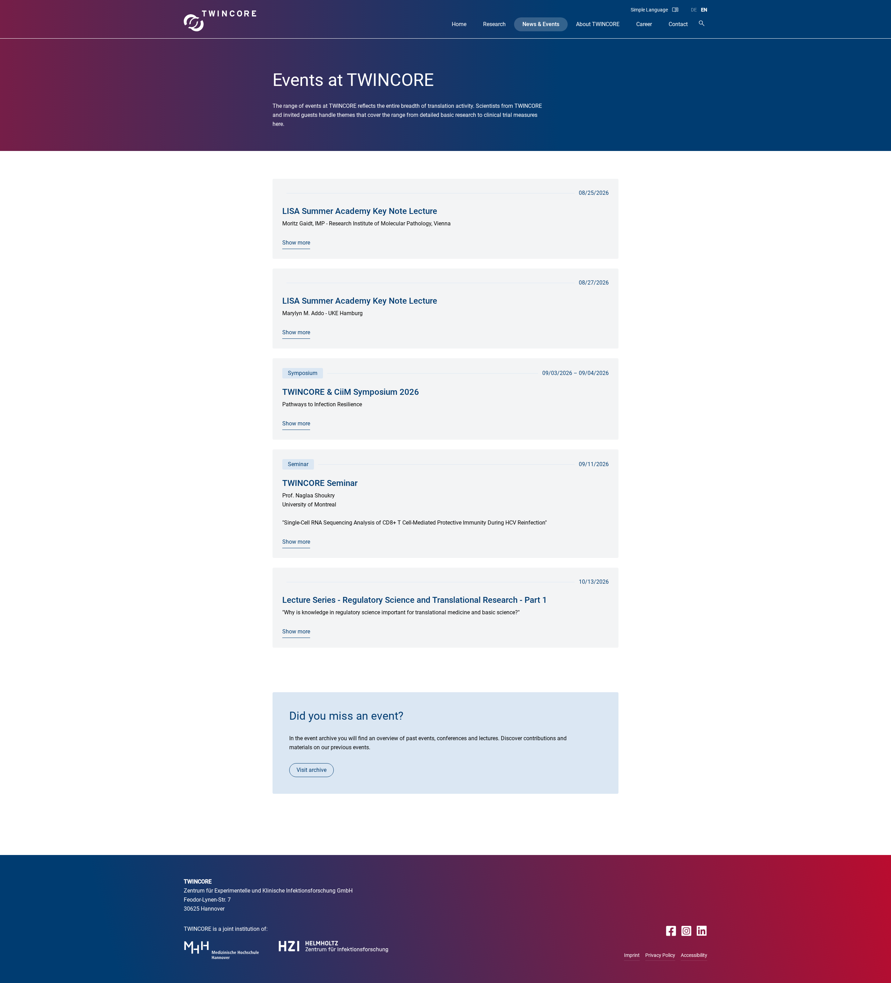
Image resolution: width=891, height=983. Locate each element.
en (704, 10)
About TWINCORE (598, 24)
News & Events (540, 24)
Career (644, 24)
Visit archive (311, 770)
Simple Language (649, 10)
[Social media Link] (671, 931)
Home (459, 24)
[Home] (220, 20)
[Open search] (701, 23)
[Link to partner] (221, 950)
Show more (296, 242)
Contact (678, 24)
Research (494, 24)
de (694, 10)
